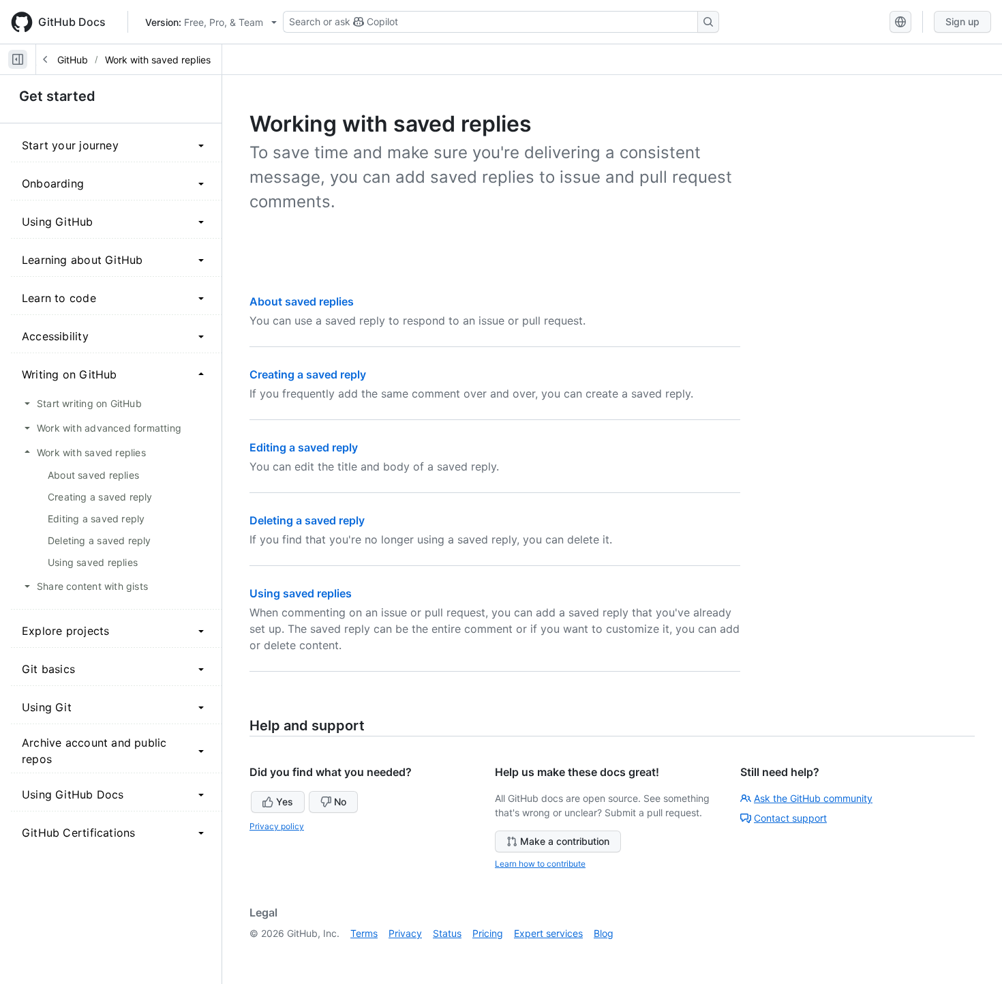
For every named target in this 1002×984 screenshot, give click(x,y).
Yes (284, 801)
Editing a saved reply (303, 447)
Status (447, 933)
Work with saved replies (158, 59)
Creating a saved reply (307, 374)
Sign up (962, 21)
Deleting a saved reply (307, 520)
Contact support (790, 818)
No (340, 801)
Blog (603, 933)
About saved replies (301, 301)
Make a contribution (564, 841)
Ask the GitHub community (813, 798)
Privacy (405, 933)
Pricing (487, 933)
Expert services (548, 933)
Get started (57, 96)
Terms (364, 933)
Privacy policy (276, 826)
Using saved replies (300, 593)
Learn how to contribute (540, 864)
